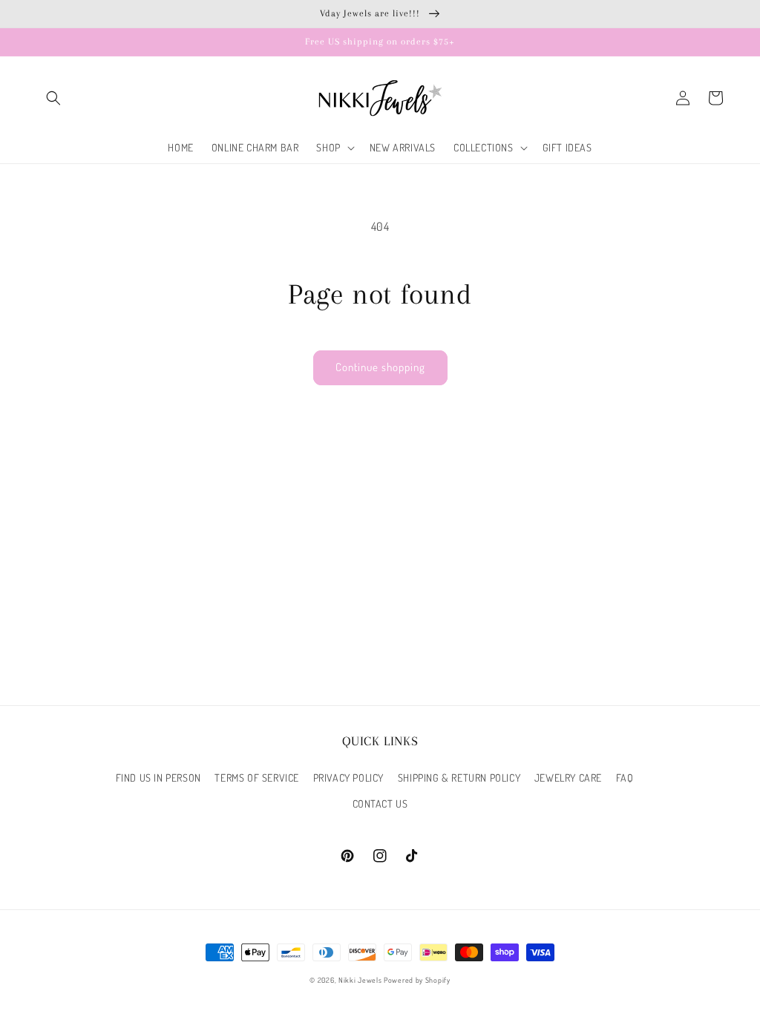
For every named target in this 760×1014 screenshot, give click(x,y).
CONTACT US (380, 803)
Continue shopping (380, 367)
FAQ (625, 777)
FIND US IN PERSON (158, 777)
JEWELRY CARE (568, 777)
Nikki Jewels (359, 979)
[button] (53, 98)
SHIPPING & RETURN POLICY (459, 777)
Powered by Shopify (417, 979)
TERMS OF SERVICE (256, 777)
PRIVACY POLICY (348, 777)
